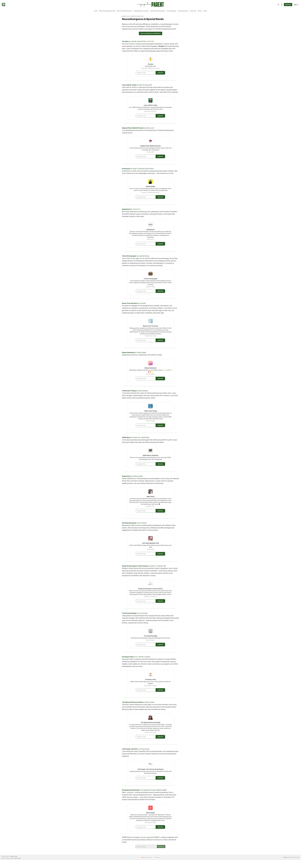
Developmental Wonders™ (131, 790)
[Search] (278, 4)
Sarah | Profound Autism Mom (143, 169)
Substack (285, 857)
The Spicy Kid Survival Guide (132, 702)
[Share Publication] (281, 4)
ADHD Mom (126, 437)
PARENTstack (126, 837)
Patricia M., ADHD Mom (141, 437)
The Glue (125, 41)
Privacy (7, 858)
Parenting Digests (171, 11)
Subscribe (288, 4)
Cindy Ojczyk (144, 749)
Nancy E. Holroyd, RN (158, 566)
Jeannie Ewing (144, 256)
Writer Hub (193, 11)
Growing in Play (127, 657)
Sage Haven (126, 476)
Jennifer (143, 303)
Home (95, 11)
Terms (11, 858)
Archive (200, 11)
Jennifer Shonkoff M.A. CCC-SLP (142, 41)
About (205, 11)
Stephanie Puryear (149, 790)
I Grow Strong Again (129, 256)
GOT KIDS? (143, 523)
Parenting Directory (183, 11)
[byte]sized (126, 209)
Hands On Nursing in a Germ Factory (135, 566)
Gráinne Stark (138, 476)
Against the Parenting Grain (158, 11)
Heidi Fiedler (141, 352)
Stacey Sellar (149, 702)
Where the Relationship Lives (124, 11)
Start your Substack (147, 857)
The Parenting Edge (129, 613)
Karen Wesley (143, 391)
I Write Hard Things (129, 391)
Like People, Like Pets (129, 749)
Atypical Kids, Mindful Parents (133, 128)
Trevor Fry (136, 209)
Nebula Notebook (128, 352)
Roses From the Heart (130, 303)
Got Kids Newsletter (129, 523)
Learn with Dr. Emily (129, 85)
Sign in (296, 4)
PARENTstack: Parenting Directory (133, 16)
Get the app (157, 857)
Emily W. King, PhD (145, 85)
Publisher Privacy (13, 856)
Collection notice (17, 858)
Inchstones (126, 169)
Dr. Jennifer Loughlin (143, 657)
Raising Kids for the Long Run (141, 11)
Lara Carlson (143, 613)
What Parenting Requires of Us (107, 11)
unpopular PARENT (153, 837)
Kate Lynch (150, 128)
